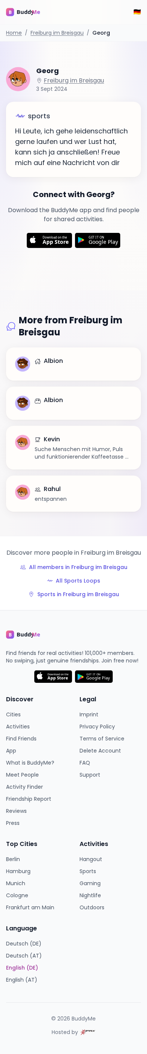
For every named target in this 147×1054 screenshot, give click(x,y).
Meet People (22, 775)
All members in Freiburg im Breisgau (78, 567)
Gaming (90, 883)
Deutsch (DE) (23, 943)
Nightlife (90, 895)
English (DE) (22, 967)
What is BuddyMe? (30, 762)
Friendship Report (28, 799)
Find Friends (21, 738)
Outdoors (92, 907)
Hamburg (18, 871)
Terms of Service (102, 738)
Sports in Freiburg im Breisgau (78, 594)
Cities (13, 714)
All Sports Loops (78, 580)
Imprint (89, 714)
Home (14, 33)
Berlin (13, 859)
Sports (88, 871)
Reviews (16, 811)
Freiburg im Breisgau (57, 33)
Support (90, 775)
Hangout (91, 859)
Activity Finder (24, 787)
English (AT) (21, 980)
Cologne (17, 895)
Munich (15, 883)
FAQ (85, 762)
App (11, 750)
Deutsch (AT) (24, 955)
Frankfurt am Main (30, 907)
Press (13, 823)
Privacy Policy (97, 726)
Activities (18, 726)
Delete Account (100, 750)
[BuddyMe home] (28, 12)
